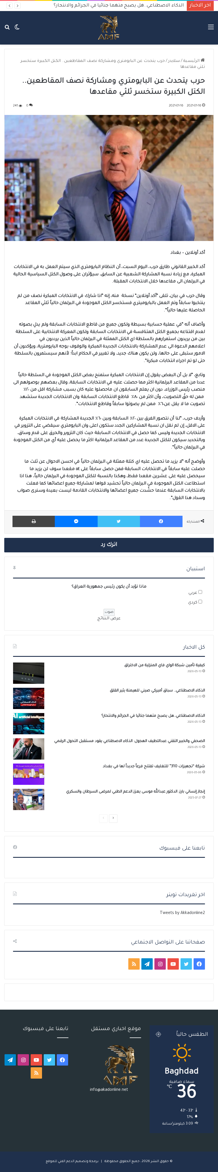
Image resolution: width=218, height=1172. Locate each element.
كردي (192, 603)
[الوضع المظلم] (17, 30)
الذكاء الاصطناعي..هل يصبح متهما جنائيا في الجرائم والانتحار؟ (153, 716)
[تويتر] (119, 521)
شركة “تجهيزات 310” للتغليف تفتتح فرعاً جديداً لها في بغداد (154, 766)
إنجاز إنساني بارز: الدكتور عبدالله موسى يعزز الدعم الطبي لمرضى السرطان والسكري (135, 792)
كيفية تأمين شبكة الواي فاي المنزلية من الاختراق (164, 665)
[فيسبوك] (161, 521)
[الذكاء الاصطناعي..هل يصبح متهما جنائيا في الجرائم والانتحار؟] (28, 723)
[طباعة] (33, 521)
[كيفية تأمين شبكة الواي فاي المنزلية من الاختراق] (28, 673)
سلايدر (174, 61)
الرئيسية (192, 61)
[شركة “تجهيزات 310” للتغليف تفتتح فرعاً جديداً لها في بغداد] (28, 774)
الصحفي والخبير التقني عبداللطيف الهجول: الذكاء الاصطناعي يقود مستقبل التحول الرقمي (129, 741)
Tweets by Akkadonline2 (182, 913)
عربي (192, 593)
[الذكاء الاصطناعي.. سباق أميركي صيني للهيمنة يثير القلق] (28, 698)
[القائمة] (211, 30)
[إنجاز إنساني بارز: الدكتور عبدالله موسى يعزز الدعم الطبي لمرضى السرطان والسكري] (28, 799)
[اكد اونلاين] (109, 28)
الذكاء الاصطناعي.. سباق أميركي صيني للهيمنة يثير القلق (157, 691)
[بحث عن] (7, 30)
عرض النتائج (109, 619)
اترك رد (109, 545)
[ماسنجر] (76, 521)
